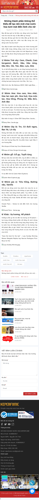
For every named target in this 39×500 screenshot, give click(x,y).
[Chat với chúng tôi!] (32, 491)
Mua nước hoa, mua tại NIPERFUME (22, 319)
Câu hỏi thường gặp (7, 463)
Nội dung (5, 360)
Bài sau (24, 276)
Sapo (23, 495)
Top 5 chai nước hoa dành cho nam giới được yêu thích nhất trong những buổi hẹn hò (25, 301)
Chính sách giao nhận (8, 469)
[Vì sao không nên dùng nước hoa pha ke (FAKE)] (8, 339)
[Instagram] (13, 424)
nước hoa (6, 260)
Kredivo (15, 256)
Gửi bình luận (30, 394)
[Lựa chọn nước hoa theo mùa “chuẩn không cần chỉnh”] (8, 329)
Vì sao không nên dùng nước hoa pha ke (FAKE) (26, 337)
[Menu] (2, 7)
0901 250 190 (29, 7)
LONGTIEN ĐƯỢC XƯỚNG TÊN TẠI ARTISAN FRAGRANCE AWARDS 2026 (25, 287)
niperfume (27, 256)
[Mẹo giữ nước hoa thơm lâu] (8, 312)
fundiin (5, 256)
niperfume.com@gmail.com (14, 451)
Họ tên (4, 377)
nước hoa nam (20, 260)
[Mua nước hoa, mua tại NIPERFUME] (8, 321)
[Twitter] (5, 424)
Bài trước (16, 276)
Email (4, 385)
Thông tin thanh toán (7, 466)
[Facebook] (2, 424)
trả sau (20, 264)
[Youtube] (9, 424)
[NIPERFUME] (11, 7)
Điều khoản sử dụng (7, 460)
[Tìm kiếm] (36, 11)
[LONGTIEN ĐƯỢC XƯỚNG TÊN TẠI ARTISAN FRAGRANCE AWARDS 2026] (8, 291)
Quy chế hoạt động (7, 457)
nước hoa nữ (7, 264)
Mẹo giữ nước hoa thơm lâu (24, 309)
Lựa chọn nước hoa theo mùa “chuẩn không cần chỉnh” (24, 328)
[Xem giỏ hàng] (37, 7)
